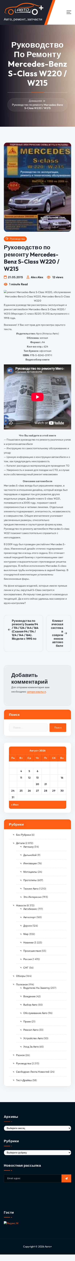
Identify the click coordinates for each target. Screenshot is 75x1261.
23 (62, 784)
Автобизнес (30, 909)
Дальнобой (30, 855)
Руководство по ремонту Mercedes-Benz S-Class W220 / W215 (37, 106)
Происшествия (32, 950)
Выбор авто (30, 1004)
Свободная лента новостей (32, 1071)
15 (54, 777)
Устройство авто (33, 1038)
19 (29, 784)
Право (27, 1021)
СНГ (25, 967)
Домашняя (35, 100)
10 (13, 777)
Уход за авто (31, 1046)
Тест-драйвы (24, 1080)
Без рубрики (23, 834)
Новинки (28, 942)
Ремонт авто (30, 1029)
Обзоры (20, 976)
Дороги (27, 925)
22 (53, 784)
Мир (25, 934)
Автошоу (28, 846)
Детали (20, 843)
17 (13, 784)
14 (45, 777)
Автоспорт (29, 917)
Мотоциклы (30, 871)
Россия (27, 959)
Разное (20, 1055)
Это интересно (32, 897)
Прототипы (30, 880)
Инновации (30, 863)
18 (21, 784)
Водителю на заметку (36, 987)
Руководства (17, 238)
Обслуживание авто (35, 1013)
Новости (21, 905)
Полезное (22, 984)
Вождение (29, 996)
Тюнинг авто (30, 888)
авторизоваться (36, 691)
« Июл (15, 804)
